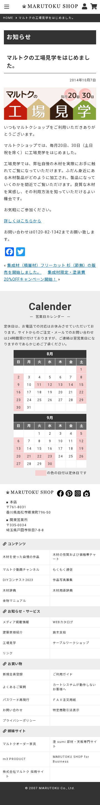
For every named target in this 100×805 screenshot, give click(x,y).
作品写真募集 (63, 580)
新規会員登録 (13, 674)
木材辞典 (9, 590)
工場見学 (9, 643)
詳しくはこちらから (22, 221)
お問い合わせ (13, 710)
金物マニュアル (14, 601)
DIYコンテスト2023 (18, 580)
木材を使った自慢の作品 (21, 557)
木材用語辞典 (63, 590)
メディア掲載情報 (16, 622)
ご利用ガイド (63, 674)
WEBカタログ (63, 622)
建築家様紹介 (13, 632)
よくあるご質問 (14, 687)
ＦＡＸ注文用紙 (64, 700)
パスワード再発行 (16, 700)
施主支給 (59, 632)
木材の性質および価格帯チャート (74, 557)
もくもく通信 (63, 570)
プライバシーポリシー (19, 721)
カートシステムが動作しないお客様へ (74, 687)
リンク (8, 653)
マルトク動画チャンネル (21, 570)
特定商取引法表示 (66, 710)
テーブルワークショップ (71, 643)
